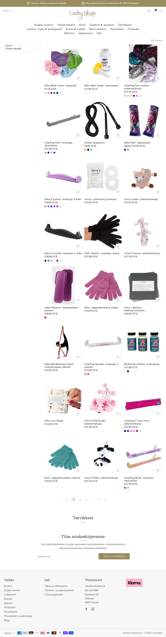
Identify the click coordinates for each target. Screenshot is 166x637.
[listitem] (46, 3)
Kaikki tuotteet (43, 25)
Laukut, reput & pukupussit (44, 29)
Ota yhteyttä (10, 611)
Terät (82, 25)
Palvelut (69, 33)
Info (99, 33)
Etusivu (8, 586)
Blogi (7, 620)
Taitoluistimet (66, 25)
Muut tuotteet (97, 29)
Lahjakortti (10, 594)
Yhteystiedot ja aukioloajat (18, 616)
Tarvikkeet (125, 25)
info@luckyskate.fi (95, 586)
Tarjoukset (117, 29)
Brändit (8, 599)
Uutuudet (133, 29)
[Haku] (161, 10)
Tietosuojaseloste (53, 594)
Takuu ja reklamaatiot (56, 586)
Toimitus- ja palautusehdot (58, 590)
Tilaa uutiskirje (114, 556)
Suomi (6, 10)
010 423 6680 (91, 590)
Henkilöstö (10, 607)
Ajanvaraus (85, 33)
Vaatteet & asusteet (102, 25)
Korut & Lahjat (75, 29)
